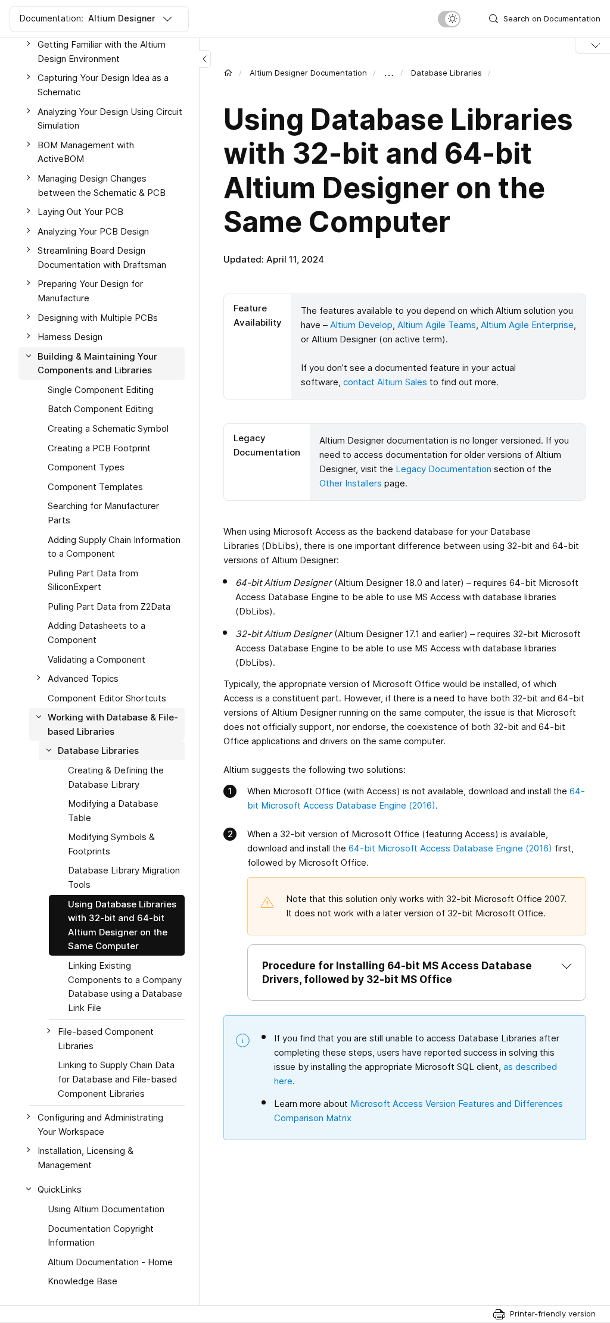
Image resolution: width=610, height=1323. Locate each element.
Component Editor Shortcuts (107, 698)
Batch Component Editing (100, 408)
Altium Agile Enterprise (527, 324)
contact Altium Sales (385, 382)
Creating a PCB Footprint (99, 448)
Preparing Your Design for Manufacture (90, 291)
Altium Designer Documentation (308, 72)
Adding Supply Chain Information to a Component (114, 547)
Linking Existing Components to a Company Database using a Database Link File (125, 986)
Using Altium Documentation (106, 1209)
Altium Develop (361, 324)
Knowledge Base (82, 1281)
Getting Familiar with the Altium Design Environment (102, 51)
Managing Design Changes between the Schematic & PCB (102, 185)
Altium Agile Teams (436, 324)
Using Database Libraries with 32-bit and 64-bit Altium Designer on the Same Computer (122, 925)
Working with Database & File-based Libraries (113, 724)
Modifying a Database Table (113, 810)
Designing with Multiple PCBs (98, 317)
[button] (417, 972)
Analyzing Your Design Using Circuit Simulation (110, 119)
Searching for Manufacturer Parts (103, 513)
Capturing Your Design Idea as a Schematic (103, 85)
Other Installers (350, 483)
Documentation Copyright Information (101, 1236)
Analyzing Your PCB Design (93, 231)
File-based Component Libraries (106, 1038)
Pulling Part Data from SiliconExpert (93, 580)
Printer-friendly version (553, 1313)
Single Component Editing (101, 389)
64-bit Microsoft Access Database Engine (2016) (450, 848)
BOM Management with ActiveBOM (86, 152)
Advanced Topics (83, 678)
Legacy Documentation (443, 469)
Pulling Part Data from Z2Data (109, 606)
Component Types (86, 467)
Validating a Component (96, 659)
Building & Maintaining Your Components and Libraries (97, 363)
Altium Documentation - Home (110, 1262)
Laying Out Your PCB (80, 211)
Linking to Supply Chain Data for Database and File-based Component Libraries (117, 1079)
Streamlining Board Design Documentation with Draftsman (102, 257)
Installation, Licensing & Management (85, 1158)
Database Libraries (446, 72)
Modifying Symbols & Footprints (111, 844)
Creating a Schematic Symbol (108, 428)
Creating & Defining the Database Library (116, 777)
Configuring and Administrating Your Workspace (100, 1124)
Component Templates (95, 486)
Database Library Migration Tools (124, 877)
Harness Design (70, 336)
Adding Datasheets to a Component (96, 632)
